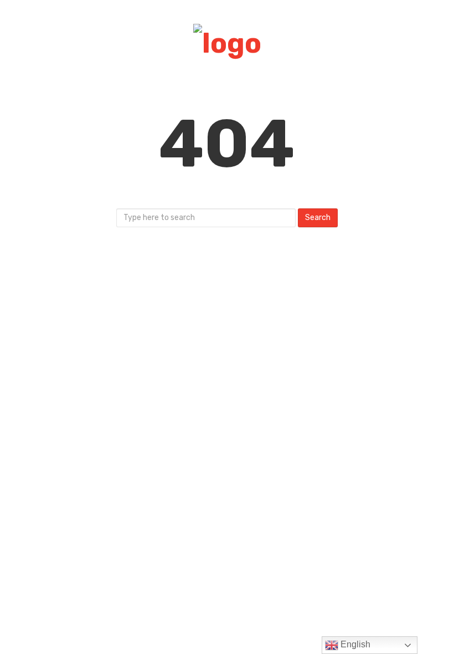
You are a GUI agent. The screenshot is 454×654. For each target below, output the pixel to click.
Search (318, 217)
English (354, 644)
